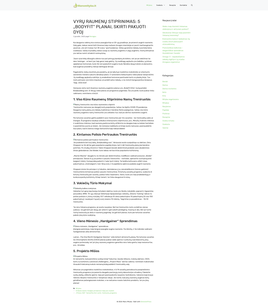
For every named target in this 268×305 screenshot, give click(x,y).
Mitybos (149, 5)
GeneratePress (146, 302)
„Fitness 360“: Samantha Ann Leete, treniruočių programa (96, 293)
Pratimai (165, 114)
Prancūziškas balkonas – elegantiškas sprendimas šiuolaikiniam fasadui (172, 50)
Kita (164, 96)
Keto (164, 92)
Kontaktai (183, 5)
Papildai (165, 110)
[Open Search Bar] (192, 5)
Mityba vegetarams (170, 99)
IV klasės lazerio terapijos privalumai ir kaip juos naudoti (95, 291)
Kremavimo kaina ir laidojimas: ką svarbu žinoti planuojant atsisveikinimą (176, 41)
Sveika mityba (168, 121)
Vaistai (165, 128)
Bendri (165, 81)
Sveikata (159, 5)
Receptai (172, 5)
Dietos (165, 85)
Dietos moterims (169, 89)
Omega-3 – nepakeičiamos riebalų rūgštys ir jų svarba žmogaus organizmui (173, 59)
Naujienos (166, 106)
